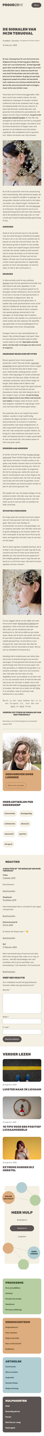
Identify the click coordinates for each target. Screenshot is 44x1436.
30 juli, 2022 (8, 925)
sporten (22, 834)
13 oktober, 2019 (9, 900)
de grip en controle (28, 685)
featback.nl (22, 1228)
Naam (6, 1017)
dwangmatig (26, 813)
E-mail (6, 1027)
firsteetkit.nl (22, 1220)
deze (13, 706)
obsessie (25, 824)
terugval (36, 206)
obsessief (9, 834)
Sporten (6, 283)
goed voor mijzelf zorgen (14, 118)
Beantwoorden (9, 891)
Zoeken (24, 15)
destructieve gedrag (27, 623)
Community (10, 813)
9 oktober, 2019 (9, 878)
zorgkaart (22, 1236)
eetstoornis (10, 824)
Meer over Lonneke (16, 785)
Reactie (6, 990)
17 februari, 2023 (10, 947)
